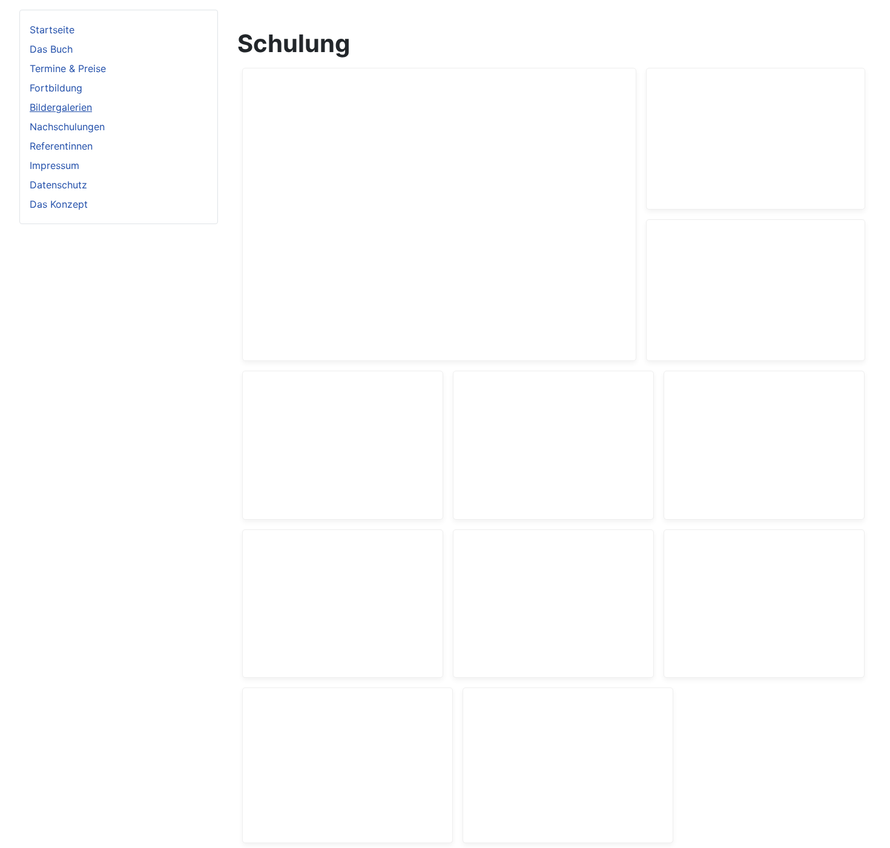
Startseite (52, 30)
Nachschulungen (67, 127)
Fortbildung (56, 88)
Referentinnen (61, 146)
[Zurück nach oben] (868, 825)
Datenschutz (58, 185)
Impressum (54, 165)
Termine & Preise (68, 68)
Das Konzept (59, 204)
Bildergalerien (61, 107)
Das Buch (51, 49)
